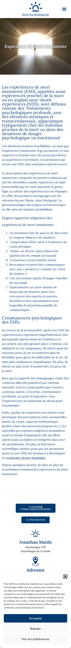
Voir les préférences (35, 639)
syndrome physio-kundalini (25, 458)
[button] (65, 576)
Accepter (35, 618)
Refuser (35, 628)
